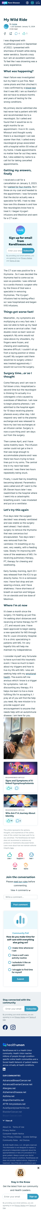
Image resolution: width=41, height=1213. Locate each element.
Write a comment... (15, 897)
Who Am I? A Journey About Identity (20, 814)
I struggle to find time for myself (22, 970)
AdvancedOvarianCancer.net (17, 1084)
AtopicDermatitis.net (13, 1100)
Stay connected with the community (16, 1001)
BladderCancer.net (12, 1112)
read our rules (21, 881)
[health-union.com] (13, 1045)
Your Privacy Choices (12, 1137)
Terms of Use (14, 261)
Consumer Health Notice (13, 1133)
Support (20, 855)
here (12, 848)
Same (24, 866)
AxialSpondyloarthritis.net (16, 1108)
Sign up (33, 1196)
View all (8, 1120)
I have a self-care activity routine (20, 956)
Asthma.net (8, 1096)
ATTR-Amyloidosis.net (14, 1104)
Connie (14, 24)
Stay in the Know (20, 1182)
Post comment (20, 904)
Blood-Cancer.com (12, 1115)
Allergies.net (9, 1088)
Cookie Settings (30, 1137)
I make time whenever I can (22, 949)
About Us (7, 1127)
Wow (13, 866)
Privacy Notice (20, 1205)
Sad (30, 855)
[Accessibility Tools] (27, 2)
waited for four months (19, 187)
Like (8, 855)
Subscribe (28, 250)
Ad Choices (24, 1140)
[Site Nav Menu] (38, 2)
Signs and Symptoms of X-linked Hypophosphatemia (19, 782)
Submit (20, 979)
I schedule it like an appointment (21, 963)
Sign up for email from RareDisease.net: (20, 241)
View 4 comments (20, 890)
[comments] (17, 788)
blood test (31, 88)
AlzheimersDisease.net (14, 1092)
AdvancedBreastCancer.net (17, 1080)
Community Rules (10, 1140)
